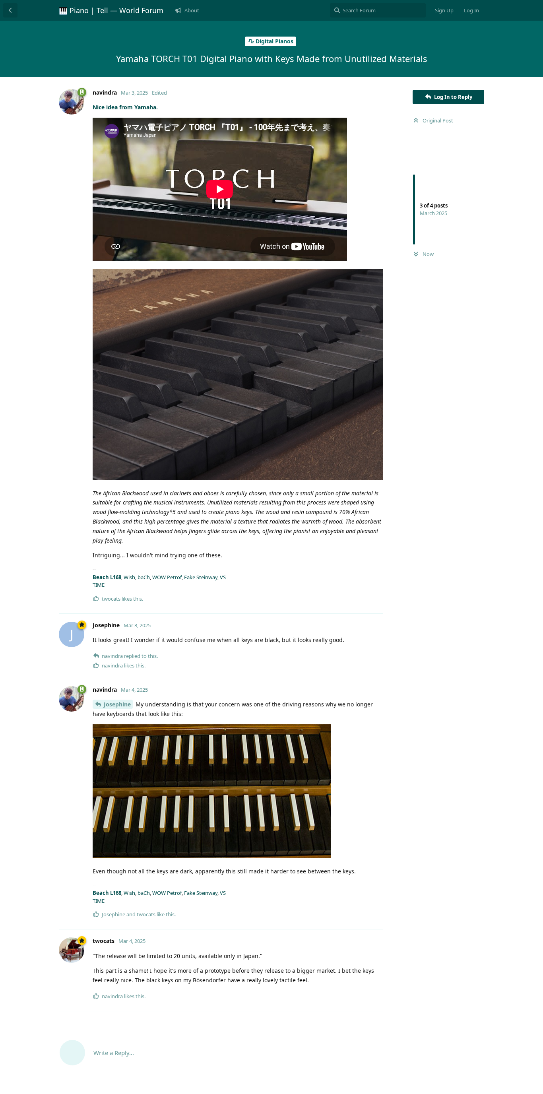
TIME (99, 584)
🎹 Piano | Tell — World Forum (111, 10)
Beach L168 (107, 577)
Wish (129, 577)
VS (223, 577)
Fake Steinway (200, 577)
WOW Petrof (167, 577)
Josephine (117, 704)
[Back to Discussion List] (10, 10)
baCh (144, 577)
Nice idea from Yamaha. (125, 107)
